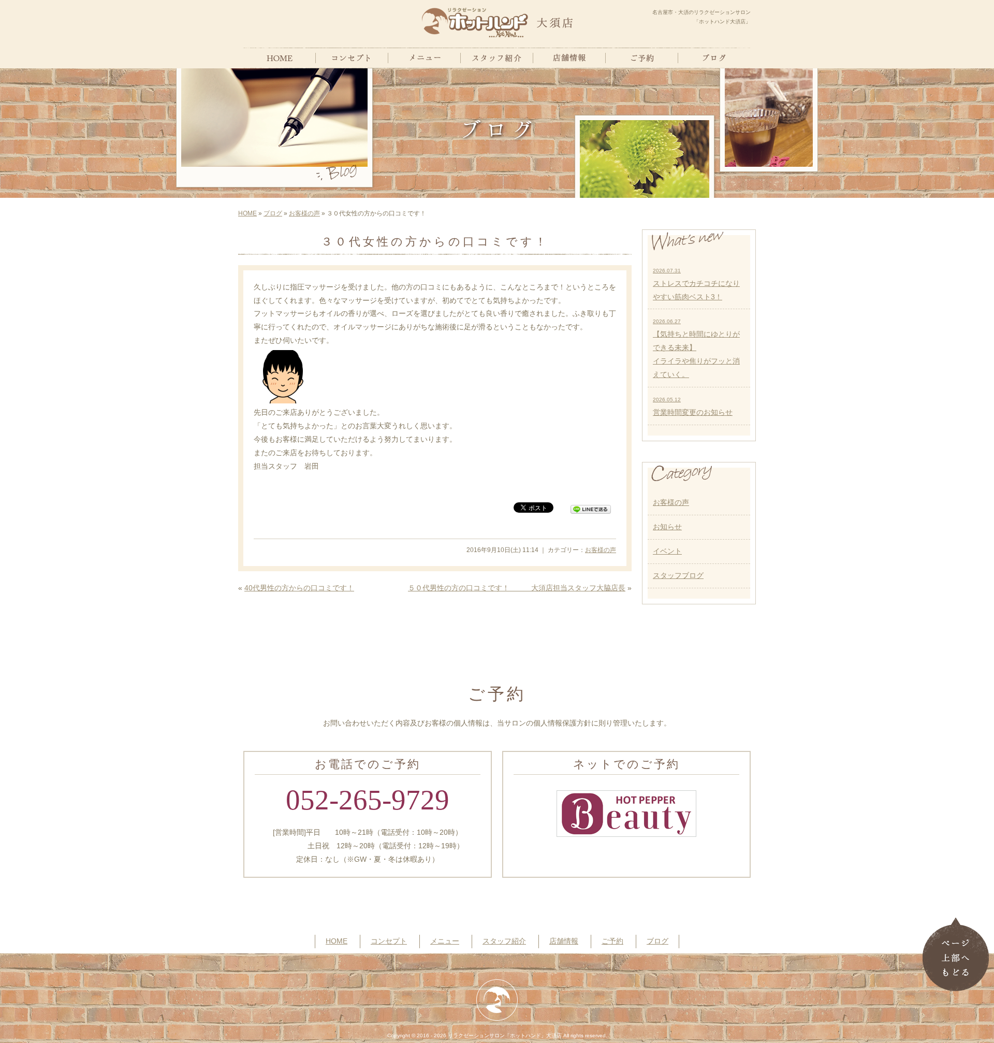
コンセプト (389, 941)
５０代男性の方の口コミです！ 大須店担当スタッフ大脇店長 (516, 588)
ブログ (273, 213)
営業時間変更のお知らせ (693, 406)
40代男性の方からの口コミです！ (299, 588)
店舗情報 (563, 941)
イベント (667, 551)
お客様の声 (304, 213)
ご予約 (612, 941)
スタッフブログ (678, 575)
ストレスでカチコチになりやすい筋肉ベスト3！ (696, 284)
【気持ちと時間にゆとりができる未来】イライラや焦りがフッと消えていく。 (696, 348)
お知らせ (667, 527)
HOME (247, 213)
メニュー (444, 941)
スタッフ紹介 (504, 941)
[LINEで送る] (590, 507)
